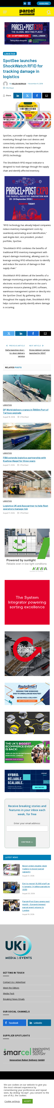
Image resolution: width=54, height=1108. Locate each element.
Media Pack (8, 993)
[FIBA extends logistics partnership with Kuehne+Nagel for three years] (27, 436)
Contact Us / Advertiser (14, 982)
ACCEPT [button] (27, 1101)
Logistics (9, 53)
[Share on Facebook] (37, 95)
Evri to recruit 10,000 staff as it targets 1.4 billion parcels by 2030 (36, 886)
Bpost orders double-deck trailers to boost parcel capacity (34, 868)
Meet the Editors (11, 987)
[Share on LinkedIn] (17, 95)
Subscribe (43, 3)
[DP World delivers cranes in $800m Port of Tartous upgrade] (27, 388)
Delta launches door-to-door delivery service (15, 353)
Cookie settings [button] (12, 1101)
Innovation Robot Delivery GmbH (27, 1060)
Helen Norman (19, 83)
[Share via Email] (46, 95)
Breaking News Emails (14, 999)
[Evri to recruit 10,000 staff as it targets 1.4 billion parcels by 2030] (11, 887)
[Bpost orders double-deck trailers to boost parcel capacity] (11, 869)
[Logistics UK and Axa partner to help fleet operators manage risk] (27, 484)
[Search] (48, 12)
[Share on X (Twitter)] (27, 95)
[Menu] (5, 12)
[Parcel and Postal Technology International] (27, 12)
